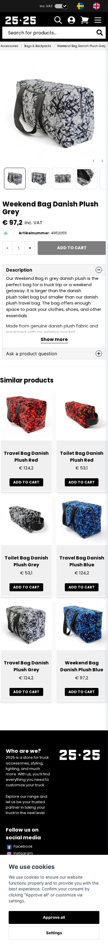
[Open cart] (84, 20)
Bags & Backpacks (37, 46)
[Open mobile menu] (98, 20)
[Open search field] (58, 20)
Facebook (23, 846)
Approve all (54, 917)
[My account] (71, 20)
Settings (54, 933)
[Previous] (93, 160)
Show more (54, 339)
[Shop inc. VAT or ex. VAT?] (61, 6)
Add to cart (26, 482)
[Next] (102, 160)
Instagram (23, 853)
